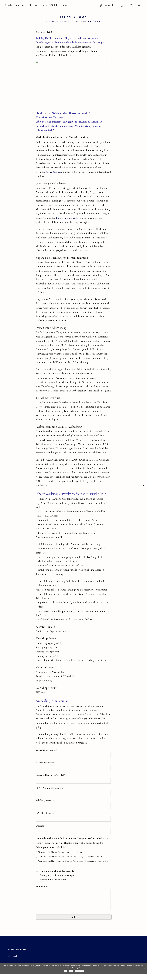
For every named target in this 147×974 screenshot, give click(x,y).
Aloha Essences (53, 171)
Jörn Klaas (73, 17)
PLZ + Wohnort (49, 787)
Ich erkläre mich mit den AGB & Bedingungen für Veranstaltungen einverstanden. (56, 875)
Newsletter (20, 5)
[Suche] (131, 5)
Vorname (46, 749)
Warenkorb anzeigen (123, 5)
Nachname (47, 762)
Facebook (143, 486)
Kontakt (8, 5)
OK (66, 971)
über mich (34, 5)
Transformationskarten (67, 217)
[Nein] (144, 968)
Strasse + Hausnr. (50, 775)
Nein (71, 971)
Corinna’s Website (50, 5)
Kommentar (42, 886)
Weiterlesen (79, 971)
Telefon (45, 800)
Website (40, 825)
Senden (73, 917)
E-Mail (45, 813)
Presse (65, 5)
